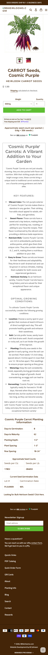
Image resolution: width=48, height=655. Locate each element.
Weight (18, 99)
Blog (7, 594)
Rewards (9, 614)
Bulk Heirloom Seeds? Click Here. (29, 494)
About (7, 581)
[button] (24, 652)
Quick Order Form (13, 567)
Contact (8, 608)
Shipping (14, 90)
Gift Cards (9, 574)
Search (8, 601)
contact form (36, 542)
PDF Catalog (10, 561)
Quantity (39, 99)
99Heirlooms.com (27, 644)
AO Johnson (33, 647)
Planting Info (10, 588)
